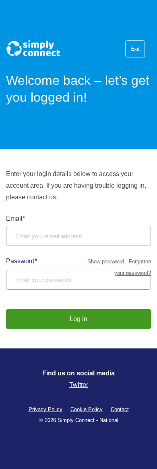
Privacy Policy (45, 409)
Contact (120, 409)
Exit (135, 48)
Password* (21, 261)
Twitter (78, 384)
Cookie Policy (86, 409)
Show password (105, 261)
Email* (15, 218)
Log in (78, 318)
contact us (41, 197)
